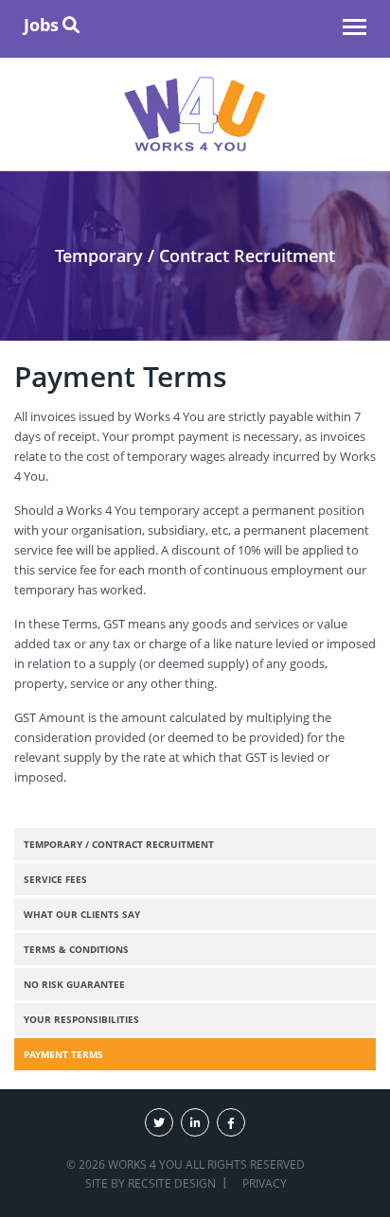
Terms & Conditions (76, 949)
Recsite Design (172, 1183)
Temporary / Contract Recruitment (119, 844)
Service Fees (55, 879)
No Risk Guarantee (74, 984)
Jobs (41, 24)
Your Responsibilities (81, 1019)
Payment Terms (63, 1054)
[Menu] (354, 29)
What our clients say (82, 914)
